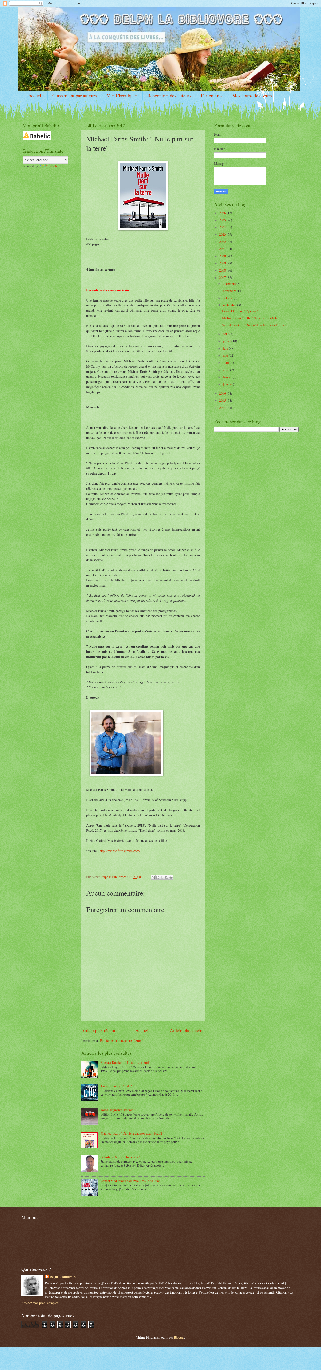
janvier (228, 384)
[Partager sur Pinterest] (171, 877)
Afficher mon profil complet (39, 1303)
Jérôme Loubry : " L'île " (117, 1086)
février (228, 377)
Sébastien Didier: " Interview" (120, 1157)
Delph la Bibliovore (63, 1277)
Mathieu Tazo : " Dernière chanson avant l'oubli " (132, 1133)
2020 (223, 256)
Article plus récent (98, 1030)
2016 (223, 393)
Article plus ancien (187, 1030)
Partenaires (212, 95)
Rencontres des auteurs (169, 95)
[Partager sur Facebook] (166, 877)
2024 (223, 227)
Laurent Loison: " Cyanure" (240, 311)
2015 (223, 400)
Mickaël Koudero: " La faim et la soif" (125, 1062)
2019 (223, 263)
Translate (54, 166)
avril (226, 362)
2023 (223, 234)
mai (226, 355)
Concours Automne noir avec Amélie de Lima (130, 1180)
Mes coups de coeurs (252, 95)
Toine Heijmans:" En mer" (118, 1109)
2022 (223, 241)
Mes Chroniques (122, 95)
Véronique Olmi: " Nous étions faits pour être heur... (256, 325)
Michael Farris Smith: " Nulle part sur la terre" (252, 318)
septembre (230, 305)
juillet (227, 341)
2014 (223, 407)
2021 (223, 248)
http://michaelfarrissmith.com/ (119, 851)
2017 (223, 277)
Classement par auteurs (74, 95)
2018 (223, 270)
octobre (228, 298)
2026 (223, 213)
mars (226, 370)
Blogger (179, 1337)
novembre (230, 290)
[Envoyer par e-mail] (153, 877)
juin (226, 348)
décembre (229, 283)
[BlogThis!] (157, 877)
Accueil (35, 95)
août (226, 334)
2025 (223, 220)
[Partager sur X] (162, 877)
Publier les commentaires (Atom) (122, 1040)
